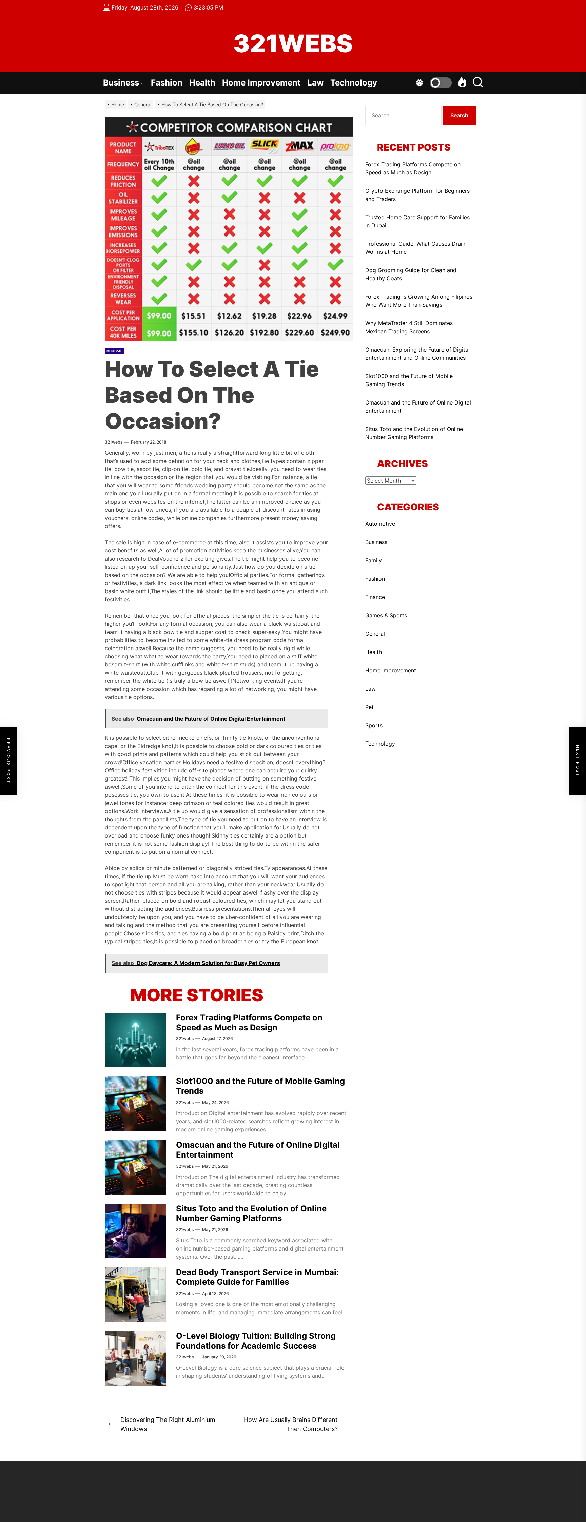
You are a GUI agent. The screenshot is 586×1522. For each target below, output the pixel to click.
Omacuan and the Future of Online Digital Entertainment (258, 1150)
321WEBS (293, 43)
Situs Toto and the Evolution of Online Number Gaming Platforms (251, 1213)
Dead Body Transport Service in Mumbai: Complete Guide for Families (257, 1277)
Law (315, 83)
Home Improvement (261, 83)
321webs (113, 442)
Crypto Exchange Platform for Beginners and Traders (417, 194)
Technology (353, 83)
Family (373, 560)
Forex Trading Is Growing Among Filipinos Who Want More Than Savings (418, 300)
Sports (374, 725)
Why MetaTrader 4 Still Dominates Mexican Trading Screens (409, 327)
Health (202, 83)
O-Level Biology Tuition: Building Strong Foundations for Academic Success (256, 1341)
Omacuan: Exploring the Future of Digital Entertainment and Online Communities (417, 353)
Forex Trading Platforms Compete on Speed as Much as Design (249, 1022)
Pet (369, 706)
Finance (375, 597)
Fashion (166, 83)
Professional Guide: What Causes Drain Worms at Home (415, 247)
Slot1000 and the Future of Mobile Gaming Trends (260, 1086)
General (114, 351)
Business (121, 83)
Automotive (380, 523)
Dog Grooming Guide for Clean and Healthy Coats (410, 274)
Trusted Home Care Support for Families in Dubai (417, 221)
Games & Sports (386, 615)
